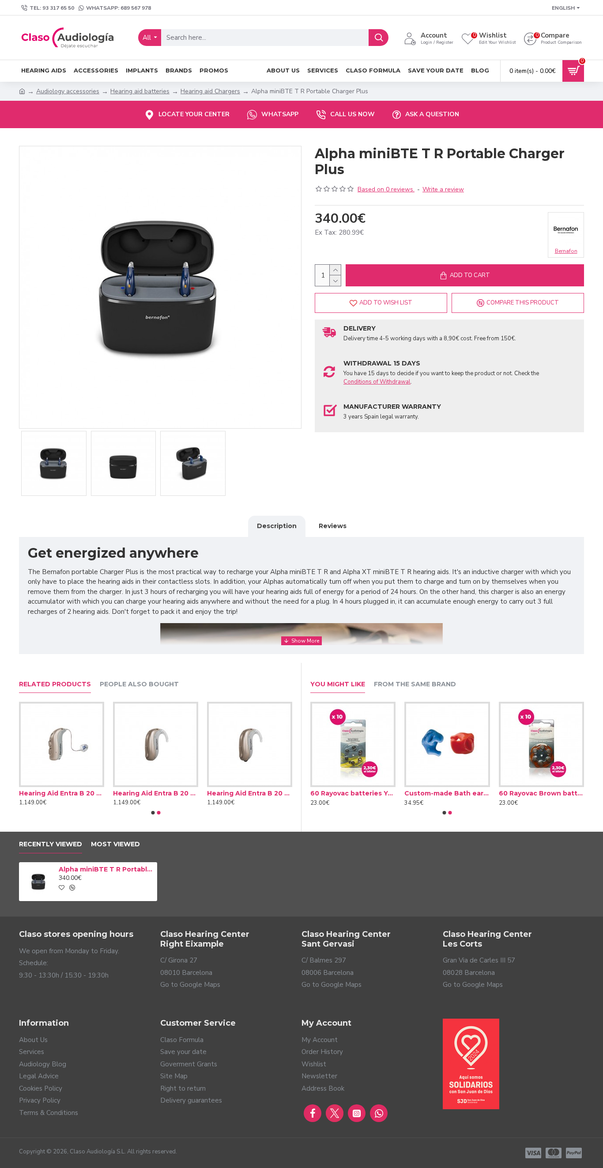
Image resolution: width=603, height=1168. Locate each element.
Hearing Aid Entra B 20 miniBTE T (249, 793)
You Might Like (337, 684)
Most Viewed (115, 844)
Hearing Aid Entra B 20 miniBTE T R (155, 793)
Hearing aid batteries (140, 91)
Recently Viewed (50, 844)
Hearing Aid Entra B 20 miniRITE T (61, 793)
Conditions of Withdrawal (377, 382)
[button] (153, 812)
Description (277, 526)
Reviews (333, 526)
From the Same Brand (415, 684)
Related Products (55, 684)
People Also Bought (139, 684)
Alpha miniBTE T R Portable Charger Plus (106, 869)
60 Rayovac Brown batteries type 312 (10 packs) (541, 793)
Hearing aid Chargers (210, 91)
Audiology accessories (67, 91)
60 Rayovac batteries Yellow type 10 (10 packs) (353, 793)
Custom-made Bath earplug (447, 793)
